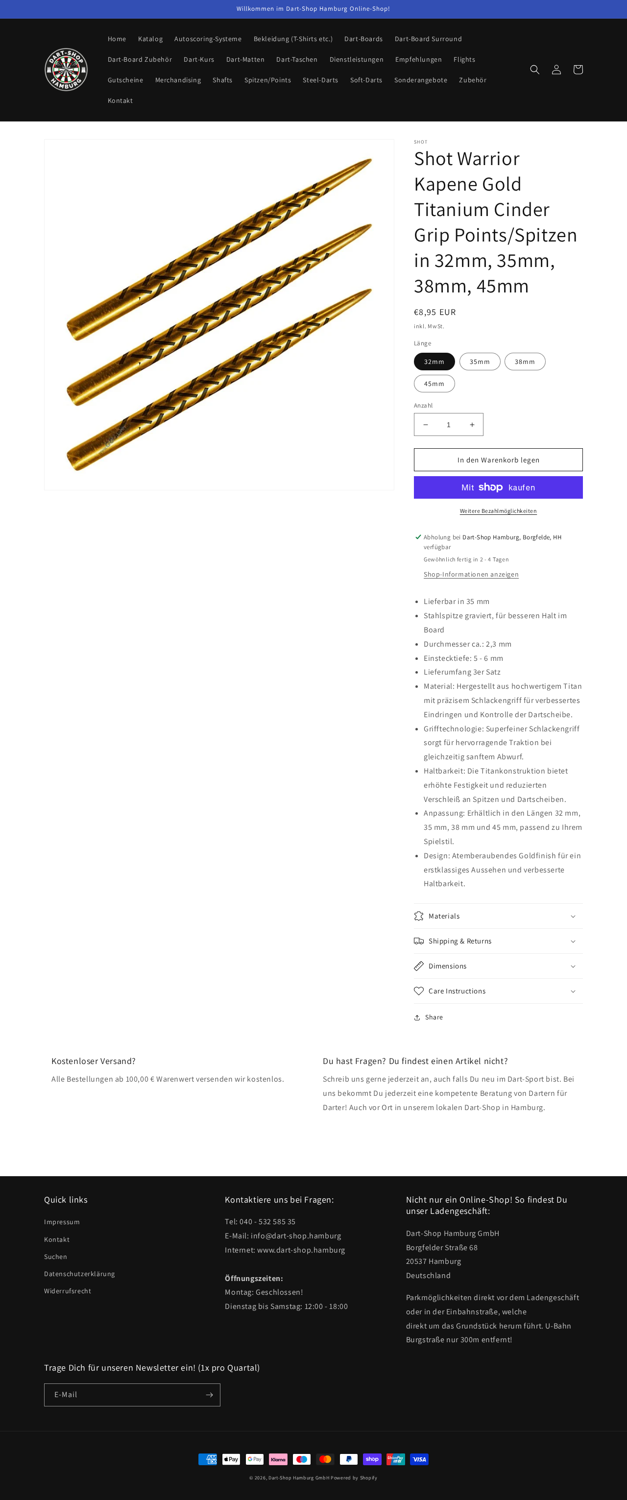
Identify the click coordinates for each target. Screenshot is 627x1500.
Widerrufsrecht (67, 1290)
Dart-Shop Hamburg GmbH (298, 1478)
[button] (535, 69)
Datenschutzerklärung (79, 1273)
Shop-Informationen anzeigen (471, 574)
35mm (480, 361)
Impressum (62, 1221)
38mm (525, 361)
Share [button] (434, 1017)
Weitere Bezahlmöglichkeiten (498, 510)
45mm (434, 383)
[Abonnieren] (209, 1394)
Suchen (56, 1256)
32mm (434, 361)
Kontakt (57, 1239)
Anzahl (423, 405)
